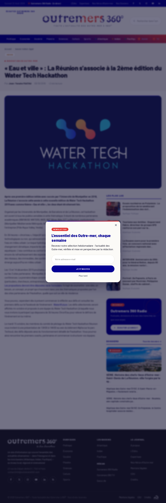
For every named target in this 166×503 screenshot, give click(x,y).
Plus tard (83, 276)
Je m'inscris (83, 269)
